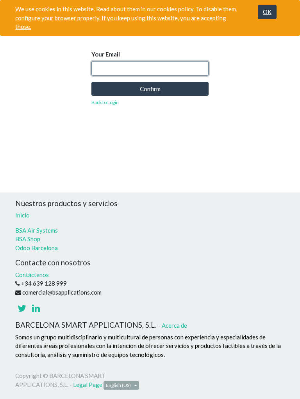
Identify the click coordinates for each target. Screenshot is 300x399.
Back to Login (105, 102)
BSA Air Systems (37, 230)
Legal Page (87, 384)
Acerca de (174, 325)
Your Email (105, 54)
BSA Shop (27, 238)
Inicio (22, 215)
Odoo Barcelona (36, 247)
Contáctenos (32, 274)
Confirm (150, 88)
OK (267, 11)
